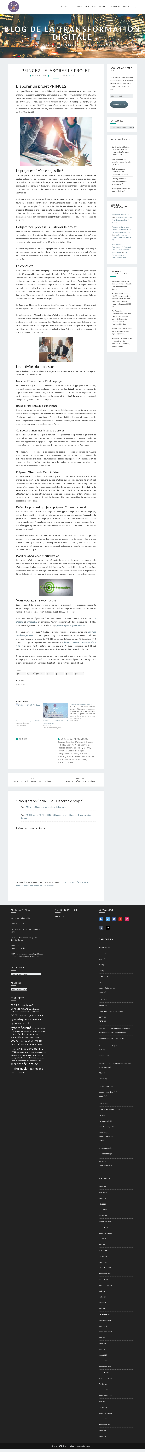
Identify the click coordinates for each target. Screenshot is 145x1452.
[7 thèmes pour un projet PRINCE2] (83, 712)
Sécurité (103, 7)
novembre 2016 (105, 1367)
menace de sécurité (35, 1052)
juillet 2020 (103, 1198)
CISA (29, 1012)
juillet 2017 (103, 1343)
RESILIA (102, 992)
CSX (100, 1141)
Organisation (32, 621)
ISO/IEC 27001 (104, 1148)
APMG (76, 739)
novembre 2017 (105, 1320)
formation (62, 750)
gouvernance (19, 1040)
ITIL (40, 1048)
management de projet (68, 753)
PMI (81, 753)
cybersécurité (21, 1028)
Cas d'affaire (76, 742)
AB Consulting (67, 739)
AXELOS (84, 739)
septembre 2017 (105, 1332)
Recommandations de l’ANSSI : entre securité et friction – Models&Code (121, 229)
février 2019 (104, 1256)
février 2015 (104, 1407)
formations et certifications (110, 1011)
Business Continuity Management (112, 1032)
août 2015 (103, 1401)
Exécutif (86, 747)
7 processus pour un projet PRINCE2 (70, 625)
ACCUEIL (64, 7)
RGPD (40, 1060)
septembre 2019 (105, 1233)
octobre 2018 (104, 1279)
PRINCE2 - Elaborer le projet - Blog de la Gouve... (46, 807)
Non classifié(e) (105, 1127)
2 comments (76, 76)
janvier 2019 (103, 1262)
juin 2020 (102, 1204)
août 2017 (103, 1338)
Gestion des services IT (34, 1037)
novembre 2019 (105, 1221)
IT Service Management (108, 1109)
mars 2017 (103, 1355)
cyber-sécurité (20, 1023)
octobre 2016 (104, 1372)
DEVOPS (102, 1000)
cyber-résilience (34, 1019)
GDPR (36, 1028)
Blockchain (115, 7)
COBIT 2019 (23, 1016)
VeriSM (101, 1079)
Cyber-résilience (105, 988)
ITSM (13, 1052)
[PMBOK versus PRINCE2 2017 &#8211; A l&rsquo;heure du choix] (55, 710)
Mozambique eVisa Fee (120, 215)
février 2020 (104, 1216)
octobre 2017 (104, 1326)
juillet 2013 (103, 1430)
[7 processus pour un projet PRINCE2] (28, 710)
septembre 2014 (105, 1413)
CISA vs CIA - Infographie (20, 918)
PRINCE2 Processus (77, 759)
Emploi (101, 1005)
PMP (86, 753)
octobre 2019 (104, 1227)
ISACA (35, 1044)
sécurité (16, 1064)
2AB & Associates (20, 1005)
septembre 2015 (105, 1396)
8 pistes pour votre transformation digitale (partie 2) (121, 162)
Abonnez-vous (119, 104)
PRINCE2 (23, 739)
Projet (70, 762)
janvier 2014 (103, 1419)
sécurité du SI (37, 1068)
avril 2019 (102, 1245)
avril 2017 (102, 1349)
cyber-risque (18, 1019)
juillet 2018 (103, 1297)
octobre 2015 (104, 1390)
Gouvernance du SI (106, 1092)
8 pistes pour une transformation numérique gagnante (120, 171)
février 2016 (104, 1384)
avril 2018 (102, 1308)
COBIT (37, 1012)
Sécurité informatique (18, 1072)
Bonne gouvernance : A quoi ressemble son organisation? (120, 181)
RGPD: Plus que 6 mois (19, 924)
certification (23, 1012)
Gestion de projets (106, 1046)
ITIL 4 (101, 1115)
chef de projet (73, 744)
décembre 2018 (105, 1268)
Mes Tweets (59, 916)
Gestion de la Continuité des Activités (114, 1028)
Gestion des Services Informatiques (113, 1063)
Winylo (114, 328)
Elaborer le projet (74, 747)
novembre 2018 (105, 1274)
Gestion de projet (76, 750)
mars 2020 (103, 1210)
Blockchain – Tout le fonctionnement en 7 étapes (122, 220)
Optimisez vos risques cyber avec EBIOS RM (121, 237)
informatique (24, 1044)
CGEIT (101, 953)
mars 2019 (103, 1250)
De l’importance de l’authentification (119, 255)
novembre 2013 (105, 1425)
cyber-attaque (35, 1015)
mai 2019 (102, 1239)
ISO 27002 (32, 1049)
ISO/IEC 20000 (104, 1067)
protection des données (25, 1058)
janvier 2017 (103, 1361)
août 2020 (103, 1192)
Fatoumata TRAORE (59, 76)
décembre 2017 (105, 1314)
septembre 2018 (105, 1285)
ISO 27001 (22, 1048)
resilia (34, 1060)
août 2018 (103, 1291)
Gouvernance (76, 7)
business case (64, 742)
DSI (32, 1028)
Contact (126, 7)
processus (62, 762)
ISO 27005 (103, 1104)
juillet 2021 (103, 1187)
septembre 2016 (105, 1378)
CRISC (101, 982)
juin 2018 (102, 1303)
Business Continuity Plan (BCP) (111, 1038)
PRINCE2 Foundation (76, 756)
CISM (33, 1012)
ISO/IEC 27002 (104, 1154)
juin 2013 (102, 1436)
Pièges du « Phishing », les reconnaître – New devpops (122, 341)
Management (90, 7)
